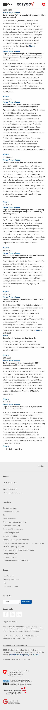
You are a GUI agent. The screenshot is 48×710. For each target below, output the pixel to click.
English (41, 466)
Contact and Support (11, 586)
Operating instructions (11, 579)
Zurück (9, 449)
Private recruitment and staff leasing (16, 561)
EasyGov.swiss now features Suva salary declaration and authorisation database (22, 408)
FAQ (4, 583)
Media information (9, 489)
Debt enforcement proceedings (14, 522)
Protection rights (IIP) (11, 533)
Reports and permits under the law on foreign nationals (23, 543)
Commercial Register (11, 512)
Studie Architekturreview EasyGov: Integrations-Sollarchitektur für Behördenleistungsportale (21, 105)
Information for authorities (12, 493)
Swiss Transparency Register (13, 547)
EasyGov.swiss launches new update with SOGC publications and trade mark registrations (21, 364)
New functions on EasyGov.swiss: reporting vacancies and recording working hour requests (23, 257)
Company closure (9, 557)
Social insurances (9, 519)
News (5, 13)
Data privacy (24, 655)
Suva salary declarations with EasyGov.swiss (19, 338)
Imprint (35, 655)
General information (10, 482)
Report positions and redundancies (16, 540)
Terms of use (14, 655)
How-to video (8, 576)
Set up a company (9, 508)
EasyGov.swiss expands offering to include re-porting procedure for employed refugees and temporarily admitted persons (23, 212)
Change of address (10, 554)
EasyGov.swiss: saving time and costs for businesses (22, 162)
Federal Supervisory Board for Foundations (18, 550)
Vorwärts (18, 449)
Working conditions (10, 536)
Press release (14, 13)
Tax (4, 515)
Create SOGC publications (12, 529)
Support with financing (11, 526)
